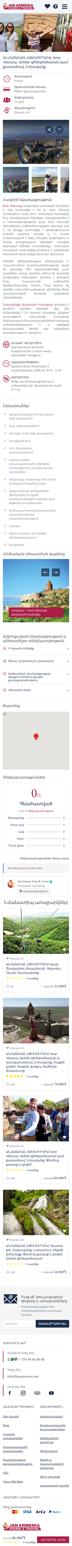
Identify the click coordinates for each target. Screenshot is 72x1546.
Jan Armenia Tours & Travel (33, 881)
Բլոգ (6, 1425)
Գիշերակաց (48, 1451)
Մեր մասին (11, 1416)
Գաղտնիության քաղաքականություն (17, 1462)
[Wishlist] (47, 6)
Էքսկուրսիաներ (51, 1416)
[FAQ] (55, 6)
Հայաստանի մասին (54, 1485)
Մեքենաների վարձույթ (49, 1440)
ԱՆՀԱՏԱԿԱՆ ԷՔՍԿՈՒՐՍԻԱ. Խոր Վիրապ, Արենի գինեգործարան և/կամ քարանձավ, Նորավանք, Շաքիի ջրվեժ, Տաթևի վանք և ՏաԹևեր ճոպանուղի (35, 1062)
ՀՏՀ (6, 1472)
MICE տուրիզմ (50, 1476)
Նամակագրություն (34, 891)
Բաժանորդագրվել (52, 1323)
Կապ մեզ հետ (13, 1481)
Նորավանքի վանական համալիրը (28, 304)
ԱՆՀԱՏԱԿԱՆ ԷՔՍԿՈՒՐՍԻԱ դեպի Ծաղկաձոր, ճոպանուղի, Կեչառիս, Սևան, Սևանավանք (33, 968)
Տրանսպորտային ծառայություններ (52, 1427)
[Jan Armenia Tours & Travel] (18, 7)
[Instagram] (23, 1393)
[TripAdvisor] (37, 1393)
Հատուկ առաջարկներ (13, 1436)
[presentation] (45, 572)
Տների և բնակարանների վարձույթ (52, 1464)
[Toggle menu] (64, 6)
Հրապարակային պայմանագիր (15, 1449)
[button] (59, 154)
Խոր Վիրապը (12, 205)
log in (22, 868)
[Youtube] (51, 1393)
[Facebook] (10, 1393)
